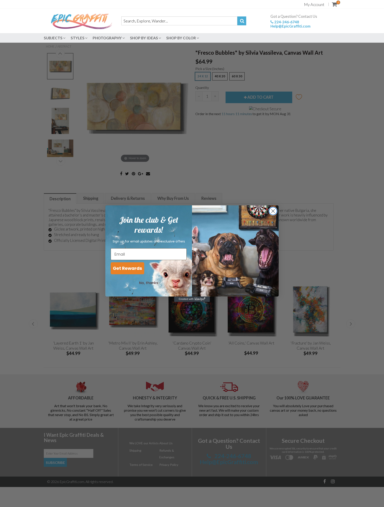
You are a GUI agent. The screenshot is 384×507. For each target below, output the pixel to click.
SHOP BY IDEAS (144, 38)
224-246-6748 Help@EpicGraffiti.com (290, 24)
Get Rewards (127, 268)
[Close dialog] (273, 211)
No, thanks (148, 282)
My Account (314, 4)
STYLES (78, 38)
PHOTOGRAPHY (107, 38)
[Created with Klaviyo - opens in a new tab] (192, 299)
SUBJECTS (53, 38)
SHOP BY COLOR (181, 38)
